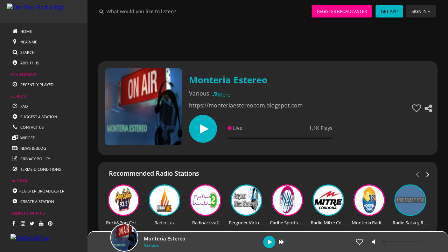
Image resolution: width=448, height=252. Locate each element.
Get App (389, 11)
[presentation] (428, 174)
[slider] (402, 241)
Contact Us (31, 127)
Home (25, 31)
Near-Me (28, 41)
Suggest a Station (38, 116)
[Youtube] (41, 223)
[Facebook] (14, 223)
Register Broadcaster (342, 11)
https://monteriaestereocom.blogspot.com (246, 105)
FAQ (23, 106)
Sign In (419, 11)
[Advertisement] (267, 38)
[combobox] (162, 11)
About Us (29, 62)
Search (27, 52)
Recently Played (36, 84)
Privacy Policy (34, 158)
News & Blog (32, 148)
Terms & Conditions (40, 169)
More (224, 94)
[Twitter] (32, 223)
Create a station (36, 201)
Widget (27, 137)
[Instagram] (23, 223)
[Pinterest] (50, 223)
